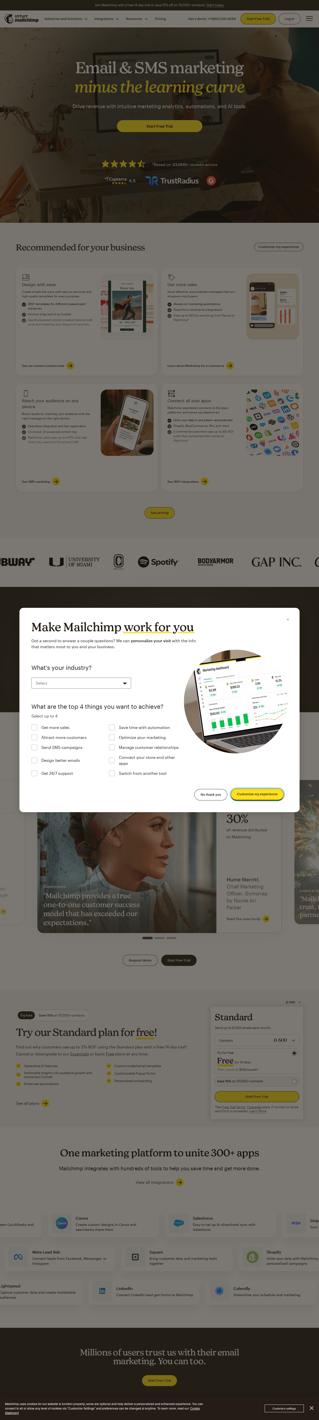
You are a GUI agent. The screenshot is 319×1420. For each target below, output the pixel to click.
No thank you (211, 794)
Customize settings (284, 1408)
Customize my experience (257, 794)
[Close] (288, 619)
